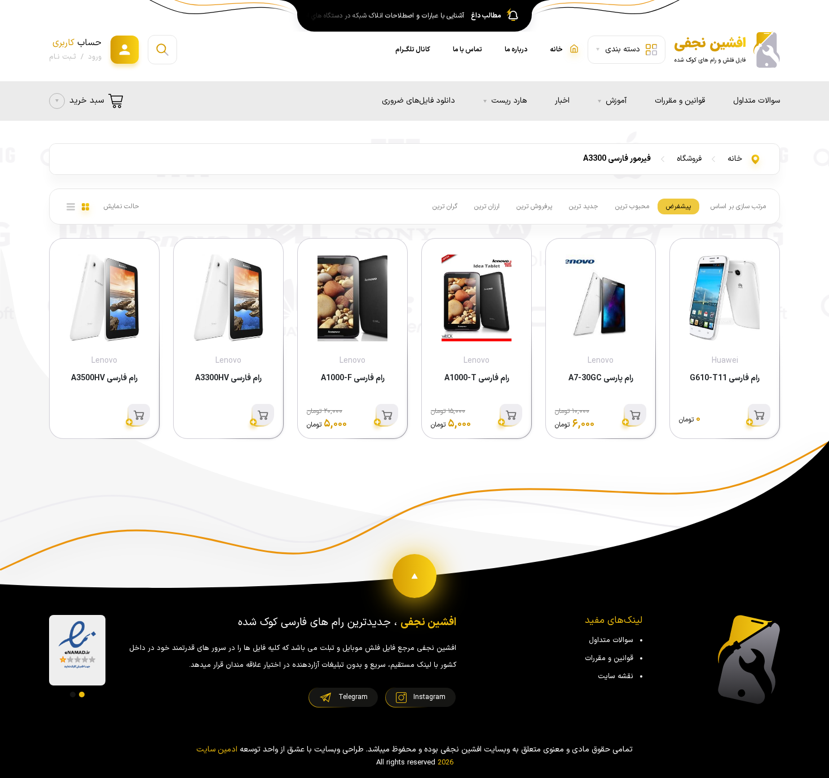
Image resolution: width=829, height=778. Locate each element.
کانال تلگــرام (412, 50)
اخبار (562, 101)
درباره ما (516, 50)
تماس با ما (467, 50)
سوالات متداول (756, 101)
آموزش (616, 101)
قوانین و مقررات (680, 101)
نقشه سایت (615, 676)
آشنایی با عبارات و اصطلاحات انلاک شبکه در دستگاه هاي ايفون (382, 16)
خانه (734, 159)
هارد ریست (509, 101)
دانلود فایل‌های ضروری (418, 101)
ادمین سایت (216, 749)
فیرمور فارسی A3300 (617, 159)
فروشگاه (689, 159)
